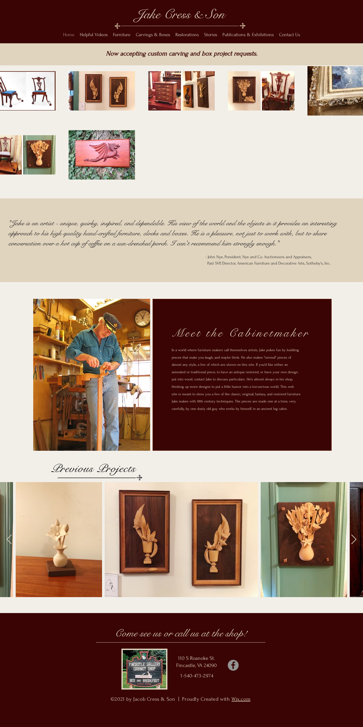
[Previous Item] (9, 539)
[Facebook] (233, 665)
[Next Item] (354, 539)
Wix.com (240, 699)
